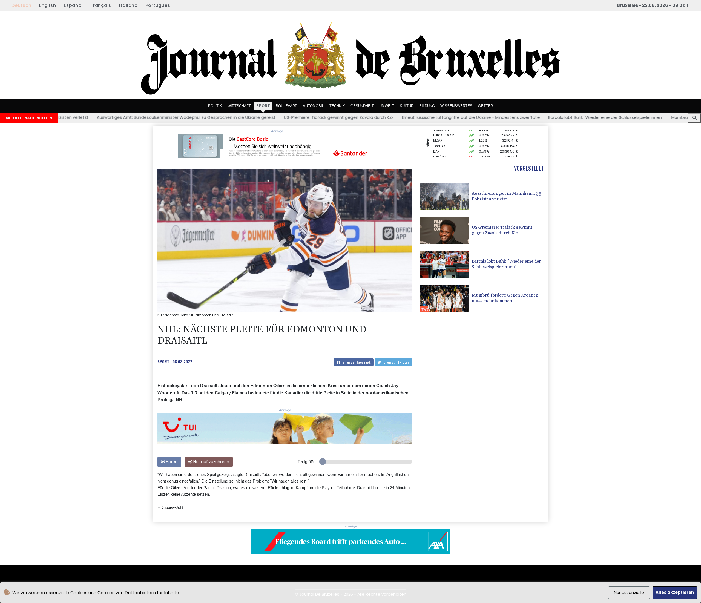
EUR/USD (440, 148)
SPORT (163, 361)
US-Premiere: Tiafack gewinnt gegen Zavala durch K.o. (271, 117)
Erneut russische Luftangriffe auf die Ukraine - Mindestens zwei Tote (403, 117)
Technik (337, 106)
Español (73, 5)
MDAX (437, 131)
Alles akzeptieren (675, 592)
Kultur (406, 106)
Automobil (313, 106)
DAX (436, 142)
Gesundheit (362, 106)
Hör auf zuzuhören (210, 461)
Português (158, 5)
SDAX (437, 153)
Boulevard (286, 106)
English (47, 5)
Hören (171, 461)
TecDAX (439, 137)
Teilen (355, 362)
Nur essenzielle (629, 592)
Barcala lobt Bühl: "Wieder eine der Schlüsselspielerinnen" (538, 117)
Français (101, 5)
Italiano (128, 5)
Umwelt (386, 106)
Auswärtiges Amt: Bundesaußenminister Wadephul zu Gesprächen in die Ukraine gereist (118, 117)
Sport (263, 106)
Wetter (485, 106)
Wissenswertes (456, 106)
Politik (215, 106)
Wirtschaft (239, 106)
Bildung (427, 106)
